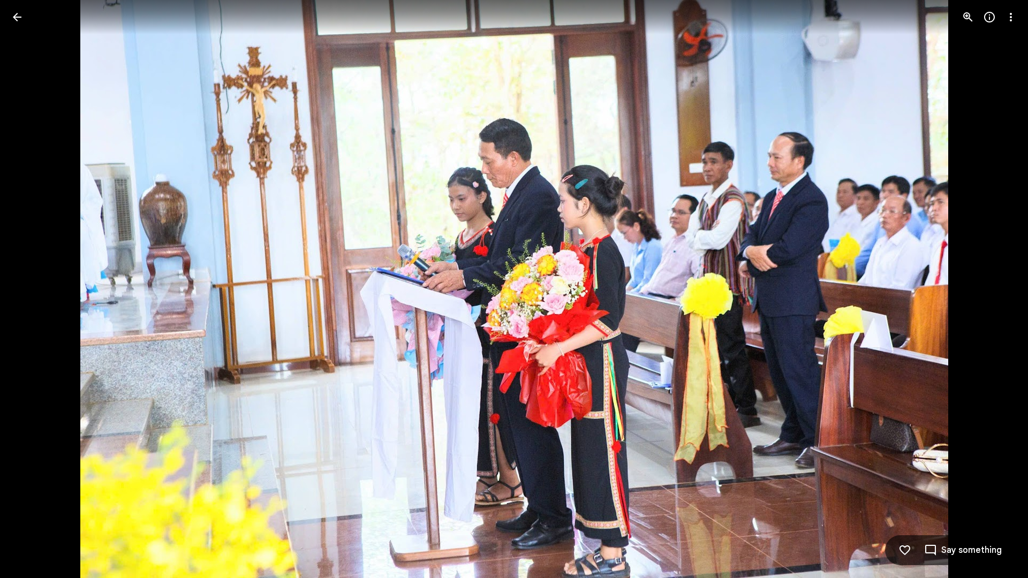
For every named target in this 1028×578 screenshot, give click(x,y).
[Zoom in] (968, 17)
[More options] (1011, 17)
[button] (30, 289)
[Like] (904, 550)
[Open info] (989, 17)
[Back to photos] (17, 17)
